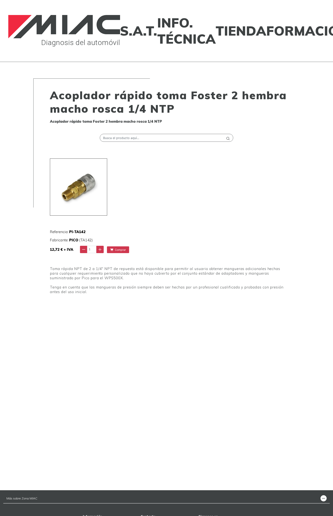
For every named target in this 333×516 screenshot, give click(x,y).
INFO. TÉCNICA (186, 31)
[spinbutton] (91, 249)
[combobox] (166, 138)
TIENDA (241, 31)
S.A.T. (138, 31)
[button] (323, 498)
